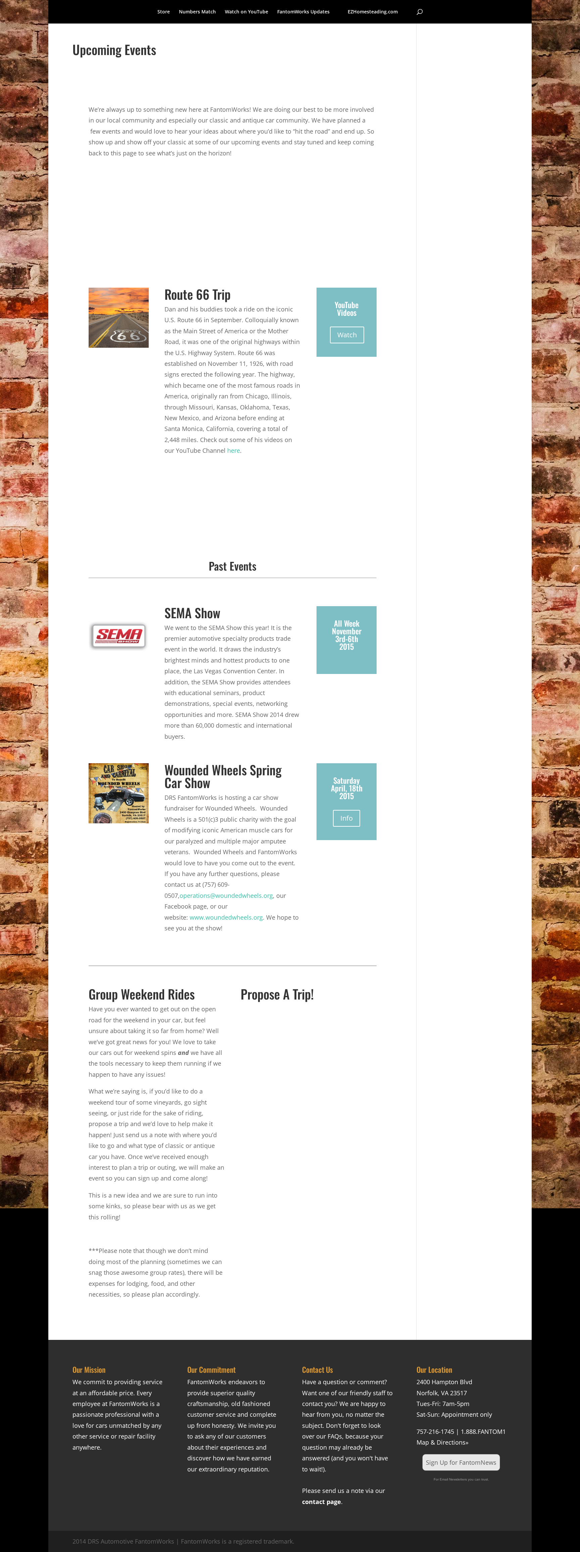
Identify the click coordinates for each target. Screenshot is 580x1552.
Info (346, 818)
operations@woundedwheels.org (226, 895)
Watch (347, 334)
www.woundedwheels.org (226, 917)
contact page (321, 1502)
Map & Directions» (443, 1442)
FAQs (335, 1436)
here (233, 450)
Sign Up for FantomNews (461, 1462)
